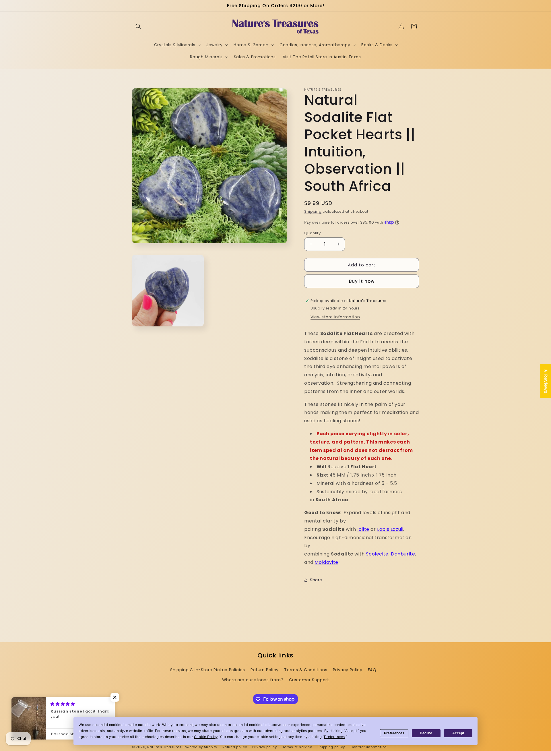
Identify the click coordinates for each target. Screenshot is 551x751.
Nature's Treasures (164, 747)
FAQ (372, 670)
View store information (335, 317)
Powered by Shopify (200, 747)
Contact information (368, 746)
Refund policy (234, 746)
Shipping (313, 211)
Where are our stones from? (253, 680)
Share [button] (316, 580)
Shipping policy (331, 746)
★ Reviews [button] (545, 381)
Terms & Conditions (305, 670)
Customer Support (309, 680)
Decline (426, 733)
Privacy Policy (347, 670)
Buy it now (362, 281)
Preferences (394, 733)
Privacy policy (264, 746)
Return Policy (265, 670)
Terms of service (297, 746)
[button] (138, 26)
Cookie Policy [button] (206, 737)
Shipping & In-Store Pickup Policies (207, 670)
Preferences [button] (334, 737)
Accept (458, 733)
